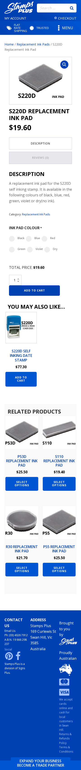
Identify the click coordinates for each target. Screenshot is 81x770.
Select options (22, 483)
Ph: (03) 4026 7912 (16, 635)
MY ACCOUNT (15, 18)
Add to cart (34, 290)
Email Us (9, 631)
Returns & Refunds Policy (65, 738)
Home (9, 44)
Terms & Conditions (66, 749)
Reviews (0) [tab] (40, 158)
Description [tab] (40, 143)
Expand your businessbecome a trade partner (40, 763)
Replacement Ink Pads (33, 44)
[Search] (71, 8)
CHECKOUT (67, 18)
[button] (64, 64)
